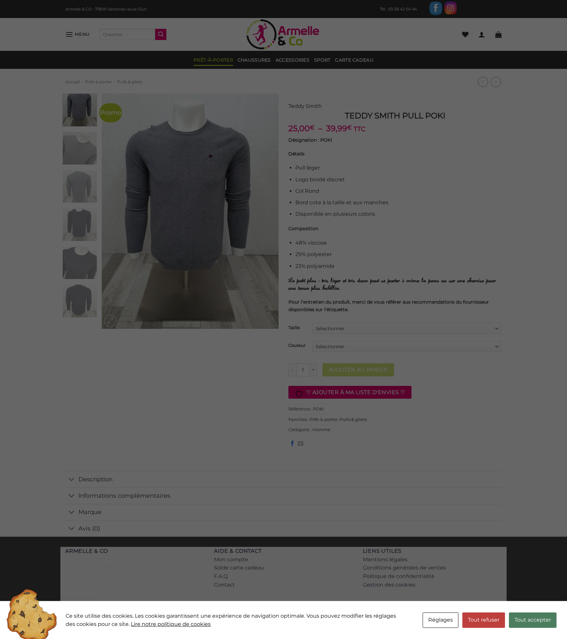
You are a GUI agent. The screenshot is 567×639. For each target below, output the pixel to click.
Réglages (440, 620)
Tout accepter (532, 620)
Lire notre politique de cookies (171, 624)
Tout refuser (483, 620)
